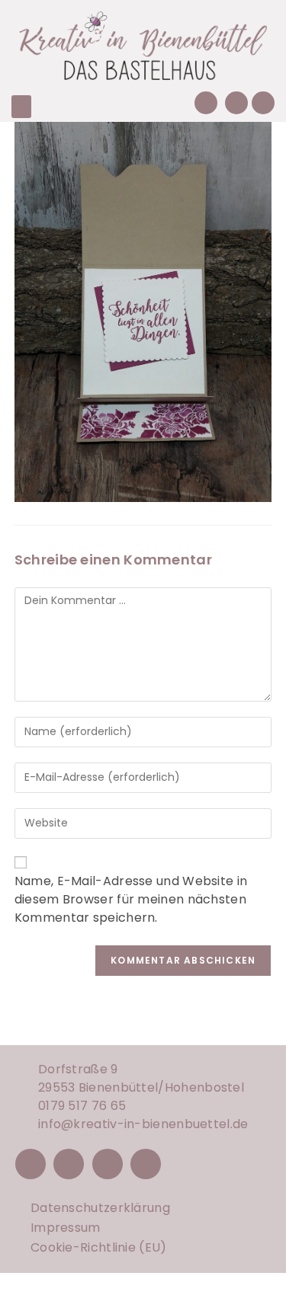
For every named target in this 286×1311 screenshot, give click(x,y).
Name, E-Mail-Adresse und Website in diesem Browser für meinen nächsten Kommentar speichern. (131, 899)
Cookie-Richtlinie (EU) (99, 1247)
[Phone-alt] (205, 102)
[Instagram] (68, 1164)
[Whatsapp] (263, 102)
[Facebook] (30, 1164)
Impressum (66, 1227)
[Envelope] (236, 102)
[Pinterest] (107, 1164)
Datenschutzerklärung (100, 1208)
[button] (21, 106)
